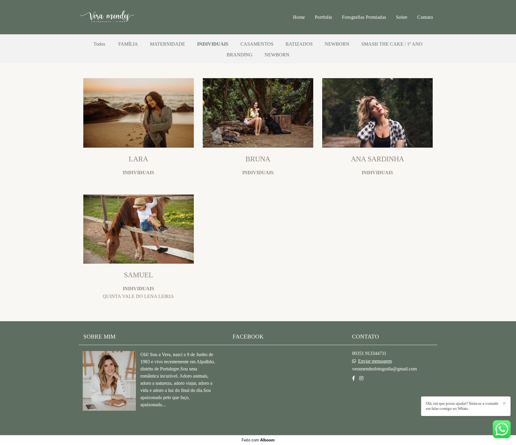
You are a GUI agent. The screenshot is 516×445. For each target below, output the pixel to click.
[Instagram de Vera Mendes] (361, 378)
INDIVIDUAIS (212, 44)
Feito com (258, 440)
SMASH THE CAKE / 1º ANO (392, 44)
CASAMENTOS (257, 44)
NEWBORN (337, 44)
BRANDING (240, 54)
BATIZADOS (299, 44)
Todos (99, 44)
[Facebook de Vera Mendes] (353, 378)
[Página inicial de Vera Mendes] (121, 17)
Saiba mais (160, 418)
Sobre (402, 17)
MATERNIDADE (167, 44)
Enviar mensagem (375, 361)
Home (299, 17)
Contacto (369, 396)
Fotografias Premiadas (364, 17)
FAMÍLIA (128, 44)
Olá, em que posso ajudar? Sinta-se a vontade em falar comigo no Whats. (462, 406)
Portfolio (323, 17)
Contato (425, 17)
